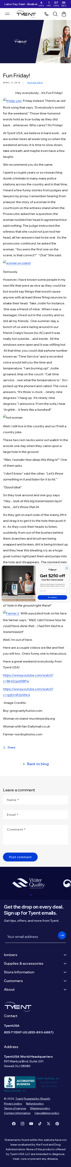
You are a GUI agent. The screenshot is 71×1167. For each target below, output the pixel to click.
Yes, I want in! (52, 597)
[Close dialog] (66, 568)
